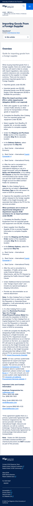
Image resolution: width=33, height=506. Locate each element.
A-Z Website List (8, 496)
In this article (10, 37)
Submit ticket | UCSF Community (12, 468)
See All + (11, 12)
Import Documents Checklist (17, 355)
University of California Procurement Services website (14, 378)
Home (4, 12)
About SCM (5, 472)
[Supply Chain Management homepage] (9, 6)
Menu (29, 6)
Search (23, 5)
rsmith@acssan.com (9, 402)
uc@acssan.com (8, 392)
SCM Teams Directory (8, 474)
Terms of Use (7, 494)
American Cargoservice (11, 367)
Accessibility (7, 490)
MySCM (6, 483)
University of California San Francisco (12, 2)
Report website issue (9, 476)
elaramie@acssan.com (10, 408)
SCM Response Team (13, 33)
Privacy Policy (7, 492)
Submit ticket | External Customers (13, 466)
